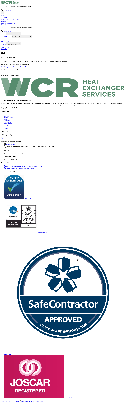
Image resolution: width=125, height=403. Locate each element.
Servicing (3, 34)
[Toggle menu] (2, 12)
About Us (3, 23)
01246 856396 (7, 10)
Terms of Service (20, 401)
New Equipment (15, 19)
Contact (6, 128)
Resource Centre (10, 23)
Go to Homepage (5, 67)
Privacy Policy (5, 401)
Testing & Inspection (6, 36)
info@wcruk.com (9, 72)
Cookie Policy (12, 401)
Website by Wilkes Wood (36, 401)
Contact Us (4, 24)
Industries (3, 44)
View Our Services (15, 67)
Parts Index (7, 120)
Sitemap (27, 401)
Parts (2, 19)
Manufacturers (7, 19)
